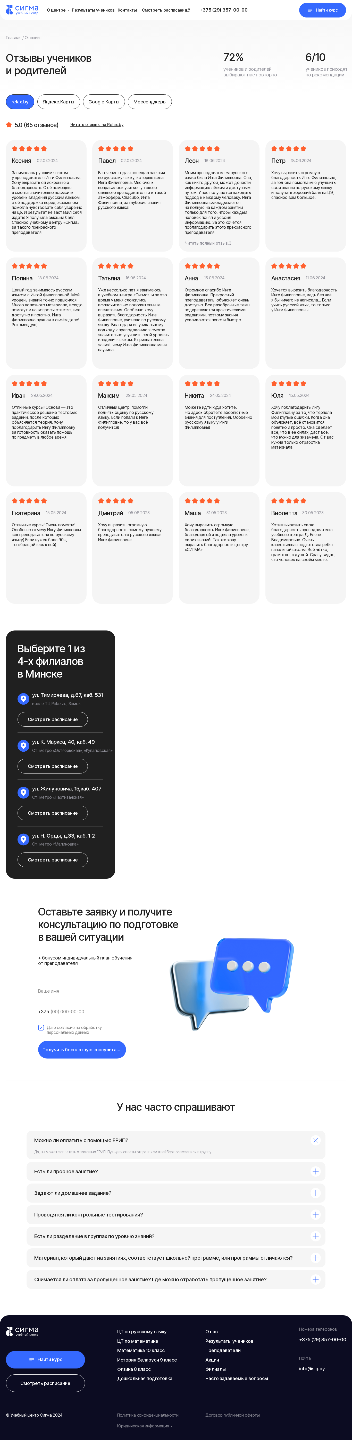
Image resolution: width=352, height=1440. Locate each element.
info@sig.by (312, 1368)
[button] (322, 10)
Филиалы (215, 1369)
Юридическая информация (143, 1426)
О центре (56, 10)
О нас (211, 1331)
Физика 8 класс (134, 1369)
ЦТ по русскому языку (142, 1331)
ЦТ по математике (137, 1341)
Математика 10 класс (141, 1350)
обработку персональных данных (74, 1030)
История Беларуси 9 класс (147, 1360)
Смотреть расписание (164, 10)
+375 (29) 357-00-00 (223, 10)
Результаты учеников (93, 10)
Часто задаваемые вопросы (236, 1378)
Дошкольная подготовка (144, 1378)
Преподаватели (223, 1350)
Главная (13, 37)
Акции (212, 1360)
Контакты (127, 10)
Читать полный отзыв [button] (206, 243)
